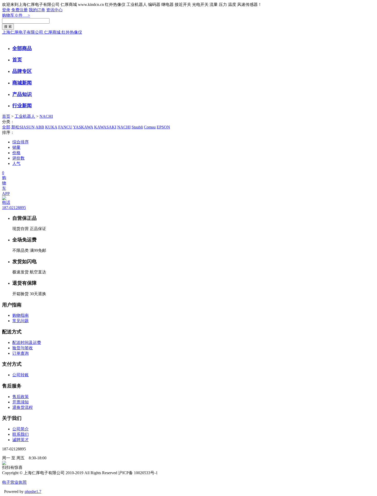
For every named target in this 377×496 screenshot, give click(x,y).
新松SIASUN (23, 127)
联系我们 (20, 434)
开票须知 (20, 402)
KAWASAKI (105, 127)
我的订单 (37, 10)
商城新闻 (22, 82)
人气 (16, 163)
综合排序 (20, 142)
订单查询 (20, 353)
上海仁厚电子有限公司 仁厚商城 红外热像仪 (42, 32)
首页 (17, 59)
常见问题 (20, 321)
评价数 (18, 158)
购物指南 (20, 315)
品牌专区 (22, 71)
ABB (39, 127)
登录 (6, 10)
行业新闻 (22, 105)
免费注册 (19, 10)
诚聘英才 (20, 440)
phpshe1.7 (33, 491)
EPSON (163, 127)
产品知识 (22, 94)
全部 (6, 127)
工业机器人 (25, 116)
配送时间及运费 (26, 342)
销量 (16, 147)
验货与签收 (22, 348)
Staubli (137, 127)
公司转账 (20, 375)
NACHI (46, 116)
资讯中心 (54, 10)
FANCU (65, 127)
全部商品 (22, 48)
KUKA (51, 127)
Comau (150, 127)
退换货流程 (22, 407)
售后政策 (20, 396)
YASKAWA (83, 127)
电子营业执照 (14, 482)
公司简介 (20, 429)
